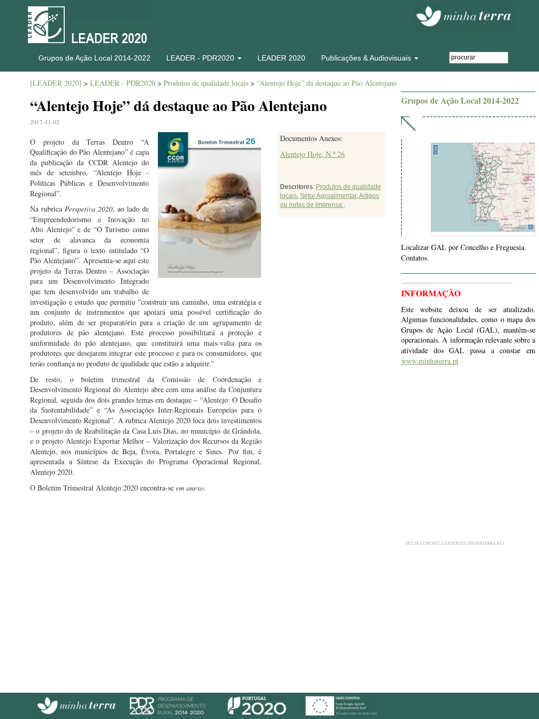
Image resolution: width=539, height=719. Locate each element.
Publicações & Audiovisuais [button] (367, 58)
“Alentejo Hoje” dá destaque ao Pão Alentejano (327, 83)
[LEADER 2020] (56, 83)
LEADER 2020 (281, 58)
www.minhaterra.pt (429, 361)
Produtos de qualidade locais (206, 83)
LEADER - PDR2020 (122, 83)
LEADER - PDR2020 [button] (201, 58)
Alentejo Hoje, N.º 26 (312, 154)
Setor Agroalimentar (328, 195)
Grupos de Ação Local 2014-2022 (94, 58)
